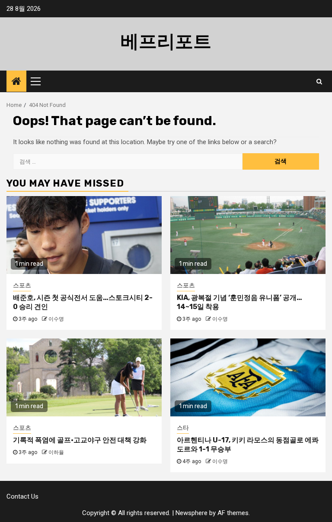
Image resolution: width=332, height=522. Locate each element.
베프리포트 (166, 41)
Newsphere (192, 513)
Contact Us (22, 496)
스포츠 (22, 285)
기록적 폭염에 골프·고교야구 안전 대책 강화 (80, 440)
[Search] (319, 81)
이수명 (56, 319)
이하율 (56, 452)
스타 (183, 427)
